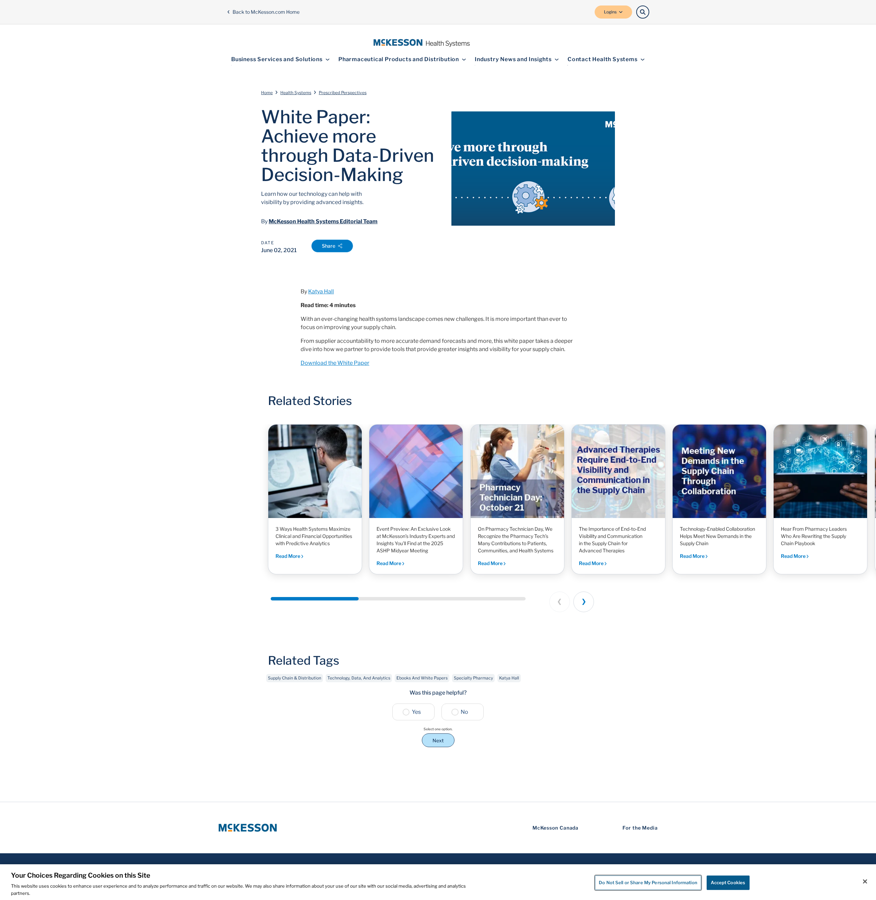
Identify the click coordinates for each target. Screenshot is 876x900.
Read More (288, 556)
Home (267, 92)
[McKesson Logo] (247, 828)
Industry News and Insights (513, 59)
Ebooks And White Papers (422, 677)
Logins (610, 11)
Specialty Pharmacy (473, 677)
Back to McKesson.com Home (266, 12)
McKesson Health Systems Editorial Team (323, 221)
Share (328, 246)
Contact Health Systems (603, 59)
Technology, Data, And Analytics (358, 677)
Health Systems (295, 92)
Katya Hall (321, 291)
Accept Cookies (728, 882)
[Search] (642, 12)
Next (438, 740)
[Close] (865, 881)
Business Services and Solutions (277, 59)
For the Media (640, 828)
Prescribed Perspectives (343, 92)
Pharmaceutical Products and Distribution (398, 59)
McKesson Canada (555, 828)
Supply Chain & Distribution (294, 677)
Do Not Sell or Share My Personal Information (648, 882)
